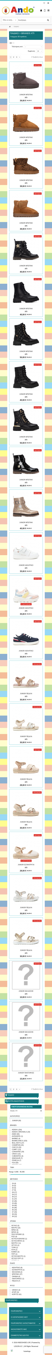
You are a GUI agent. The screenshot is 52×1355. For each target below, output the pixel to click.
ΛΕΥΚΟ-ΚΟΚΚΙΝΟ (19, 1239)
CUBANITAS (17, 1156)
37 (14, 1212)
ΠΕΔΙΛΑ (16, 1281)
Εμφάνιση (31, 51)
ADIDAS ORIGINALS (21, 1132)
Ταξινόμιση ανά (17, 46)
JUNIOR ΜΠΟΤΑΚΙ (26, 95)
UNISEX (16, 1290)
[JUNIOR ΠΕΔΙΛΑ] (26, 677)
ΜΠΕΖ (14, 1230)
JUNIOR (16, 1120)
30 (14, 1197)
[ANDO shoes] (18, 10)
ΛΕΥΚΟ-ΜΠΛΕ (17, 1241)
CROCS (16, 1154)
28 (14, 1192)
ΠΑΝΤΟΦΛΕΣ (18, 1279)
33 (14, 1203)
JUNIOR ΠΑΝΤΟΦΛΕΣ (26, 1073)
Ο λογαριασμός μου (19, 1317)
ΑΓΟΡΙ (15, 1292)
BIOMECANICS (19, 1141)
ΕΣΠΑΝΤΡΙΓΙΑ (18, 1270)
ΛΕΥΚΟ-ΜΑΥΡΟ (18, 1256)
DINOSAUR (17, 1158)
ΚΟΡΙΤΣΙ (16, 1294)
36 (14, 1210)
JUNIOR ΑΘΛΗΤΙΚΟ (26, 565)
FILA (15, 1162)
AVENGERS (17, 1136)
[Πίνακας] (13, 43)
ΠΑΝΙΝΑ (16, 1276)
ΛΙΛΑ (14, 1250)
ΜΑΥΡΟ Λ (16, 1243)
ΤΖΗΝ (14, 1247)
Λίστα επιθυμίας (44, 3)
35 (14, 1208)
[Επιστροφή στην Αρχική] (10, 26)
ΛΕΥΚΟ (15, 1226)
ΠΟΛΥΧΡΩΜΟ (17, 1234)
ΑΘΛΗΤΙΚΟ (17, 1268)
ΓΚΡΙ (14, 1254)
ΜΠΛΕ (14, 1232)
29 (14, 1194)
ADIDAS (17, 1130)
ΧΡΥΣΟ (15, 1245)
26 (14, 1188)
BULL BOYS (18, 1143)
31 (14, 1199)
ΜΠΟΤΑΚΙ (17, 1274)
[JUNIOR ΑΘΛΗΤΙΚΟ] (26, 548)
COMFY (16, 1149)
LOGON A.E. (18, 1346)
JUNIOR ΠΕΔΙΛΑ (26, 694)
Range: (11, 1172)
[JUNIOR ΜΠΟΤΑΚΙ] (26, 78)
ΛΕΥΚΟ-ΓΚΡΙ (17, 1258)
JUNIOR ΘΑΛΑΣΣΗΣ (26, 991)
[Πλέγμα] (11, 43)
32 (14, 1201)
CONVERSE (18, 1152)
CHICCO (16, 1147)
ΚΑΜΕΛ (15, 1252)
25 (14, 1186)
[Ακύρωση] (41, 1111)
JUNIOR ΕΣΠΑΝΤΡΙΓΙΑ (26, 865)
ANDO (15, 1134)
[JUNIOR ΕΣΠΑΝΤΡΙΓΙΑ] (26, 848)
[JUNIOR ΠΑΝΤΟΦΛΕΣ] (26, 1057)
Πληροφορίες (11, 1300)
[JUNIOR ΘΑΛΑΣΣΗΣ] (26, 975)
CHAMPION (18, 1145)
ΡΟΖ (14, 1236)
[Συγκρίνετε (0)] (48, 3)
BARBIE (16, 1138)
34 (14, 1205)
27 (14, 1190)
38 (14, 1214)
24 (14, 1183)
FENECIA (16, 1160)
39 (14, 1216)
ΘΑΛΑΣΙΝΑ (17, 1272)
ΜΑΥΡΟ (15, 1228)
